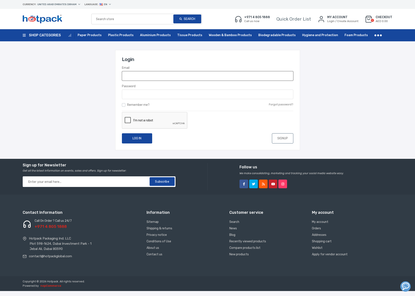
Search (189, 19)
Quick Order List (293, 19)
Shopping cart (322, 241)
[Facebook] (243, 184)
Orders (316, 228)
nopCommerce (50, 285)
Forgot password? (281, 104)
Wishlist (317, 248)
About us (153, 248)
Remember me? (138, 105)
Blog (232, 235)
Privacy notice (157, 235)
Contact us (154, 254)
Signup (282, 138)
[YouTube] (273, 184)
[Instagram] (282, 184)
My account (320, 222)
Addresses (319, 235)
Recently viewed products (247, 241)
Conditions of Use (159, 241)
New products (239, 254)
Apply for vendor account (330, 254)
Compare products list (244, 248)
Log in (136, 138)
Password (129, 86)
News (233, 228)
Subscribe (162, 181)
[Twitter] (253, 184)
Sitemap (153, 222)
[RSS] (263, 184)
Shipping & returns (159, 228)
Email (125, 68)
